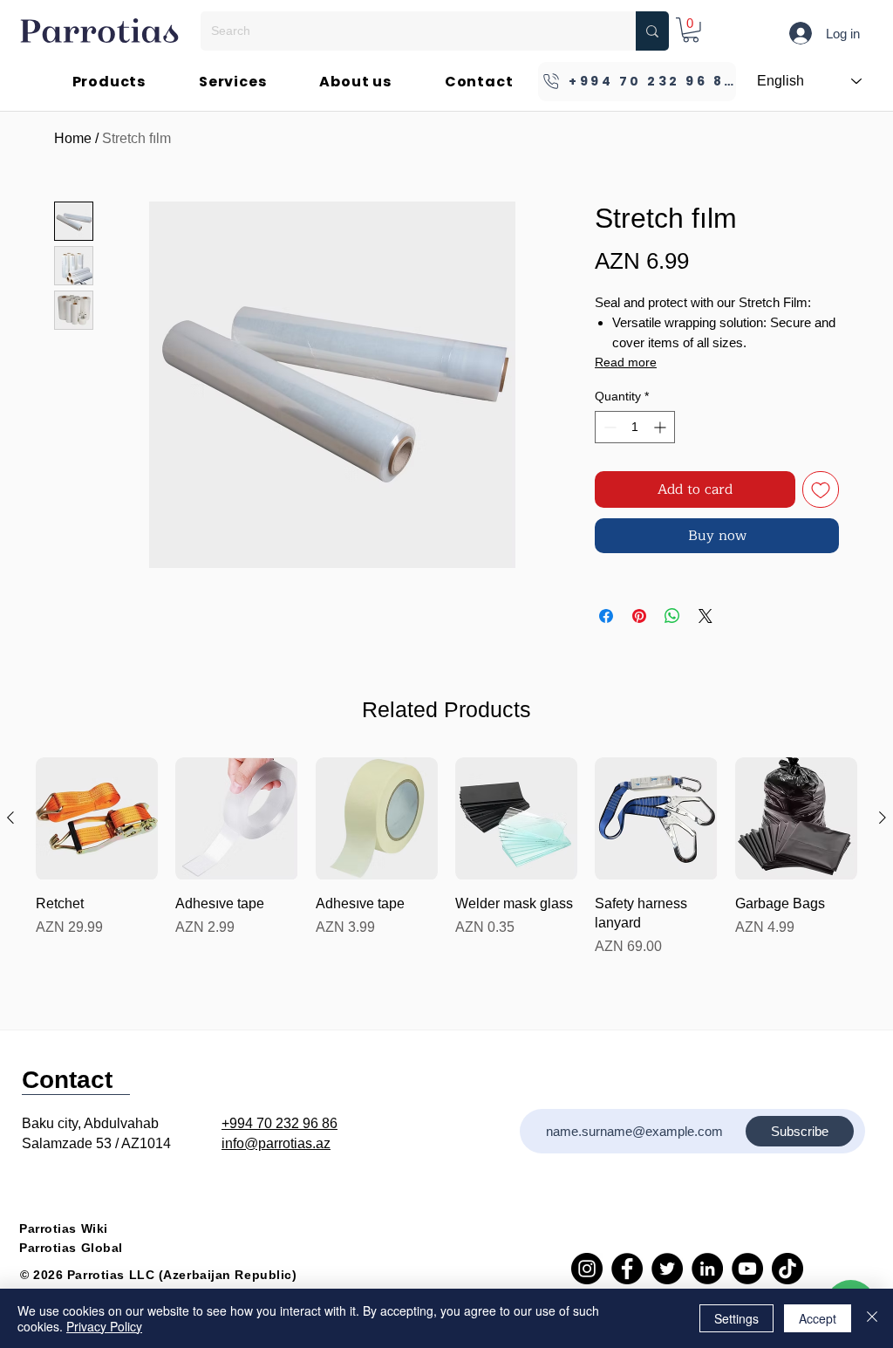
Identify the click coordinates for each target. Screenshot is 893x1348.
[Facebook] (627, 1268)
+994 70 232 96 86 (279, 1123)
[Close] (872, 1318)
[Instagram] (587, 1268)
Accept (817, 1318)
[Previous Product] (10, 817)
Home (73, 138)
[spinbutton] (635, 427)
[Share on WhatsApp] (672, 616)
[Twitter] (667, 1268)
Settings (736, 1318)
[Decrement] (608, 427)
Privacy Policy (104, 1326)
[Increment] (661, 427)
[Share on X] (705, 616)
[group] (446, 857)
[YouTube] (747, 1268)
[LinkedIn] (707, 1268)
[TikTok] (787, 1268)
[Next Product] (882, 817)
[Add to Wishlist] (820, 489)
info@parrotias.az (276, 1143)
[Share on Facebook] (606, 616)
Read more (626, 362)
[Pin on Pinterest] (639, 616)
